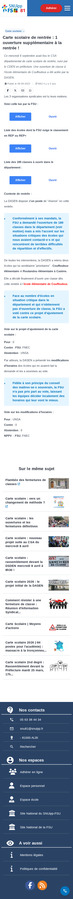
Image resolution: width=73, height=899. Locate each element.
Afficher (20, 116)
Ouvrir (53, 116)
